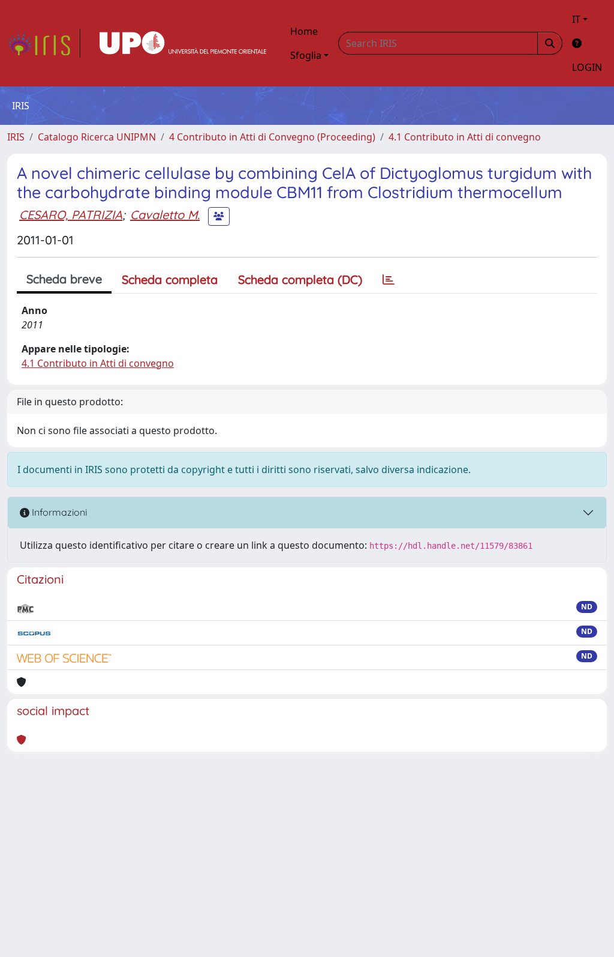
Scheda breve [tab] (64, 278)
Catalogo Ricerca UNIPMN (97, 136)
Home (304, 31)
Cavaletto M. (165, 214)
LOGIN (587, 67)
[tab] (388, 279)
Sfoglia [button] (305, 55)
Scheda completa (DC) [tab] (300, 279)
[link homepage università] (183, 43)
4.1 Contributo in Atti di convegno (465, 136)
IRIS (16, 136)
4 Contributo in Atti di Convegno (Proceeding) (272, 136)
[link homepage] (43, 43)
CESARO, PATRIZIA (70, 214)
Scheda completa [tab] (170, 279)
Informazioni (58, 512)
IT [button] (576, 19)
